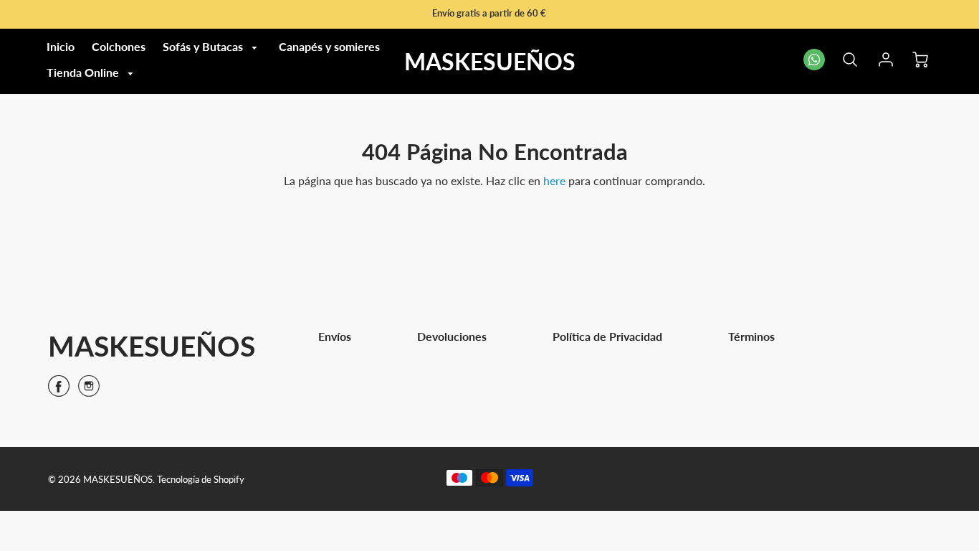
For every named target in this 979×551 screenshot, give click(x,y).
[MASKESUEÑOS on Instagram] (89, 390)
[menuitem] (60, 47)
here (554, 180)
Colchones (118, 46)
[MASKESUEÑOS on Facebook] (59, 390)
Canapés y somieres (329, 46)
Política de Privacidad (607, 336)
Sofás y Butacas (204, 46)
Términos (751, 336)
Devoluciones (452, 336)
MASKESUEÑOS (151, 345)
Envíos (334, 336)
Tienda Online (84, 72)
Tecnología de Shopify (200, 479)
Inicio (61, 46)
